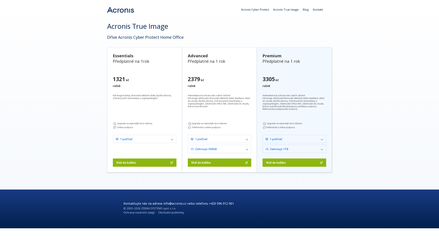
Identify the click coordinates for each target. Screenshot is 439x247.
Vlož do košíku (126, 162)
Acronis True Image (286, 9)
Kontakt (318, 9)
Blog (306, 9)
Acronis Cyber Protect (255, 9)
